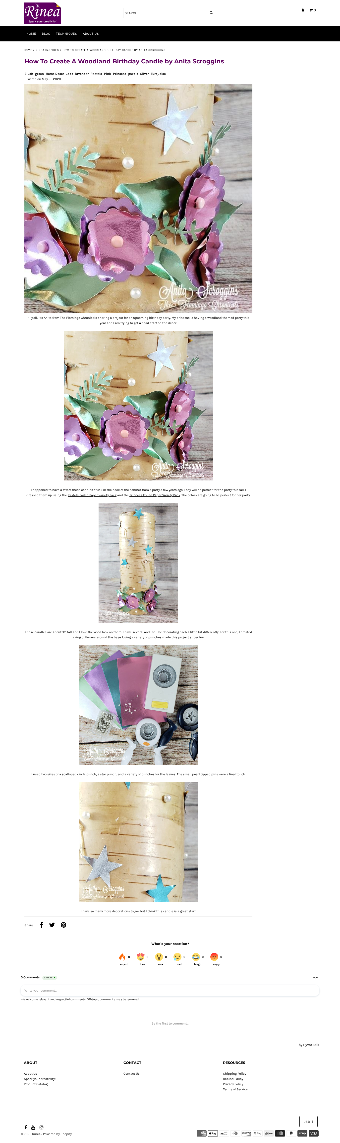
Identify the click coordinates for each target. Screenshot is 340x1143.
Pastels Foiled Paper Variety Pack (92, 495)
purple (133, 74)
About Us (91, 33)
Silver (144, 74)
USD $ (308, 1122)
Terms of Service (235, 1089)
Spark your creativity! (40, 1079)
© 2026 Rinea (31, 1134)
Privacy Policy (233, 1084)
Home (31, 33)
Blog (46, 33)
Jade (69, 74)
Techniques (66, 33)
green (39, 74)
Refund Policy (233, 1079)
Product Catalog (36, 1084)
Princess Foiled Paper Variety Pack (154, 495)
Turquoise (158, 74)
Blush (28, 74)
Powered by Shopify (57, 1134)
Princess (119, 74)
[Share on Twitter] (52, 925)
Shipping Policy (234, 1073)
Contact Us (131, 1073)
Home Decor (55, 74)
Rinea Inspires (47, 50)
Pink (107, 74)
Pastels (96, 74)
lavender (82, 74)
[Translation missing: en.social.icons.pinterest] (63, 925)
